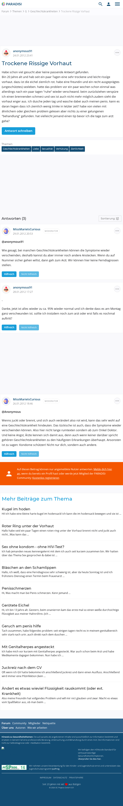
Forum (5, 11)
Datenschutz (60, 777)
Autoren (20, 727)
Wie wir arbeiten (37, 727)
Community (19, 723)
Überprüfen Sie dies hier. (89, 758)
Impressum (45, 777)
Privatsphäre (76, 777)
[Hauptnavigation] (117, 4)
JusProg (55, 768)
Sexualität (47, 149)
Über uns (8, 727)
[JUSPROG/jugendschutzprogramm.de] (14, 767)
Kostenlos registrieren (45, 478)
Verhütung (62, 149)
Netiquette (48, 723)
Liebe (36, 149)
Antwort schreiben (18, 131)
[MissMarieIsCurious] (7, 231)
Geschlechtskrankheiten (44, 11)
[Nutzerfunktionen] (109, 4)
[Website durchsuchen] (101, 4)
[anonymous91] (7, 53)
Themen (17, 11)
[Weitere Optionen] (117, 53)
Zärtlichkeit (77, 149)
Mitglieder (34, 723)
